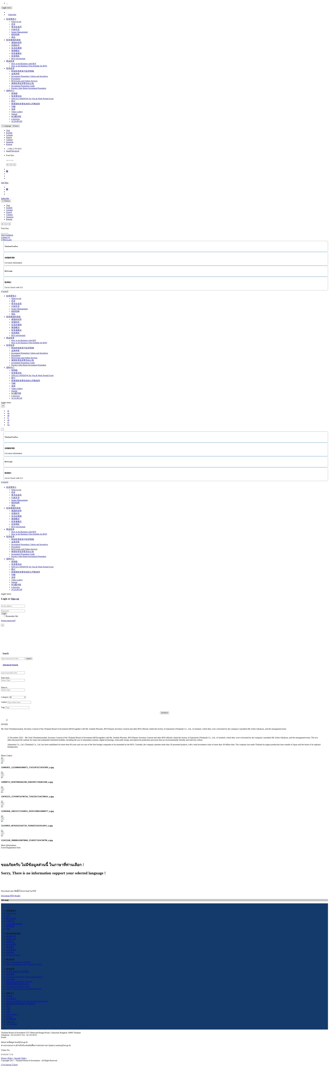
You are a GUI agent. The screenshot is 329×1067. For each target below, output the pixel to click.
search (28, 659)
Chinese (9, 140)
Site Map (4, 183)
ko (8, 425)
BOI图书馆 (16, 116)
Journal (14, 114)
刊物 (13, 106)
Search (6, 653)
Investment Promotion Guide (23, 86)
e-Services (15, 119)
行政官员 (15, 29)
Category (4, 697)
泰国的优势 (16, 42)
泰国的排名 (11, 939)
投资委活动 (16, 96)
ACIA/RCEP (16, 121)
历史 (13, 24)
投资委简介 (11, 19)
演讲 (13, 109)
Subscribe (12, 14)
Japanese (9, 142)
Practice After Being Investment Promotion (28, 88)
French (9, 137)
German (9, 135)
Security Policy (20, 1058)
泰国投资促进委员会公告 (22, 83)
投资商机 (15, 56)
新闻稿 (14, 93)
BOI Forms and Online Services (24, 81)
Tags (3, 707)
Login (4, 613)
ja (8, 422)
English (9, 133)
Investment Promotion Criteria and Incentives (29, 76)
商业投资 (10, 61)
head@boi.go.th (12, 151)
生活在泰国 (16, 48)
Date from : (5, 678)
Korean (9, 144)
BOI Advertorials (18, 58)
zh (8, 420)
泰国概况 (15, 51)
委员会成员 (16, 27)
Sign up (15, 598)
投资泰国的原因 (13, 40)
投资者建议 (16, 53)
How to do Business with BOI (23, 64)
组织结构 (15, 34)
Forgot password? (8, 620)
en (8, 413)
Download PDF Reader (10, 896)
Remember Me (12, 616)
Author (4, 702)
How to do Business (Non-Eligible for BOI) (29, 66)
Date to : (4, 687)
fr (8, 418)
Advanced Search (10, 665)
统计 (13, 101)
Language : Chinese (11, 126)
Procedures (15, 79)
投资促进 (10, 68)
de (8, 415)
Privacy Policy (7, 1058)
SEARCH (164, 713)
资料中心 (10, 91)
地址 (13, 37)
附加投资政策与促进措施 (22, 71)
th (8, 411)
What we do (16, 22)
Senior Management (19, 32)
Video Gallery (17, 112)
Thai (8, 130)
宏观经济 (15, 45)
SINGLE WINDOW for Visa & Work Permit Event (32, 99)
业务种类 (15, 74)
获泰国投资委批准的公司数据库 (25, 104)
